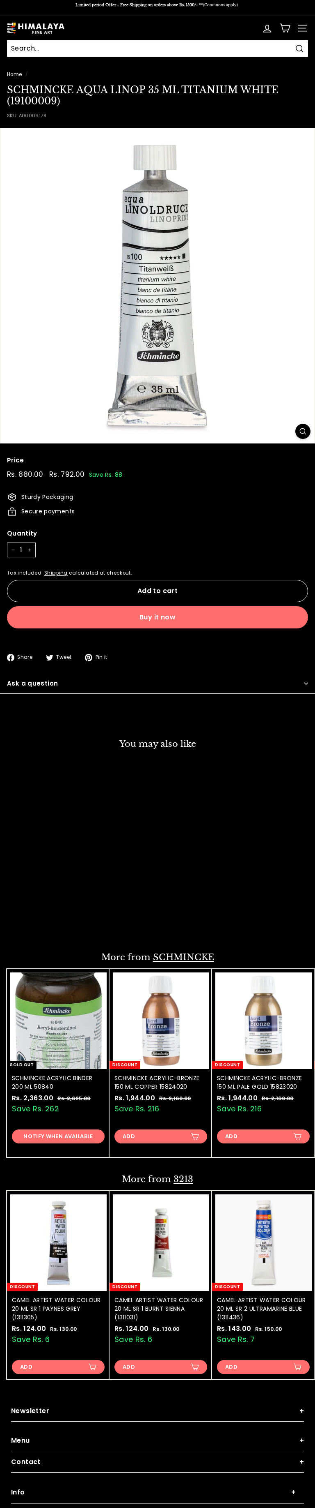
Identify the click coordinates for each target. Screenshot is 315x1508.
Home (14, 74)
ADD (26, 923)
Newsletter (157, 1411)
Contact (157, 1462)
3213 (183, 1179)
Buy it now (157, 617)
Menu (157, 1440)
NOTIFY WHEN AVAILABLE (58, 1136)
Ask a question (32, 683)
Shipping (56, 573)
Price (15, 460)
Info (153, 1492)
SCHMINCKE (183, 957)
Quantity (22, 533)
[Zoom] (302, 431)
